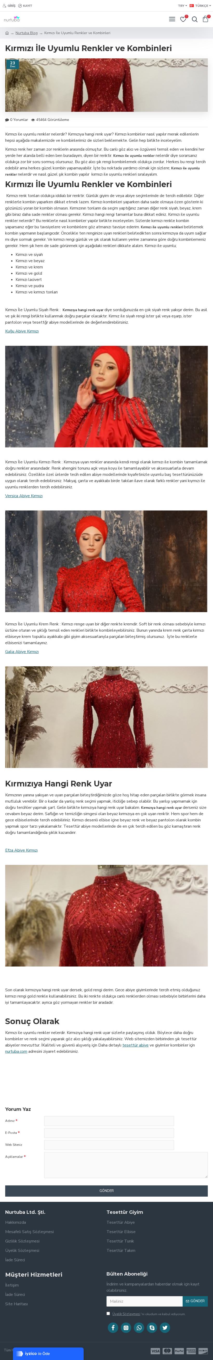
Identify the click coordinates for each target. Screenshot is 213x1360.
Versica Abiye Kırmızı (24, 496)
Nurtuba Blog (27, 32)
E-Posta (11, 1133)
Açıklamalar (14, 1157)
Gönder (106, 1191)
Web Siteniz (13, 1145)
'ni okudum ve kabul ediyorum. (149, 1314)
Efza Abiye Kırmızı (21, 850)
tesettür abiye (135, 1045)
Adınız (10, 1121)
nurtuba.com (16, 1051)
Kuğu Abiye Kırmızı (22, 331)
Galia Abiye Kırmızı (22, 652)
